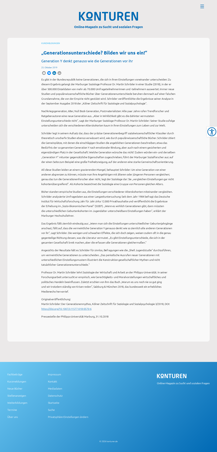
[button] (44, 73)
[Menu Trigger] (202, 6)
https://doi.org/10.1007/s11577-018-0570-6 (66, 308)
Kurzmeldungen (50, 43)
